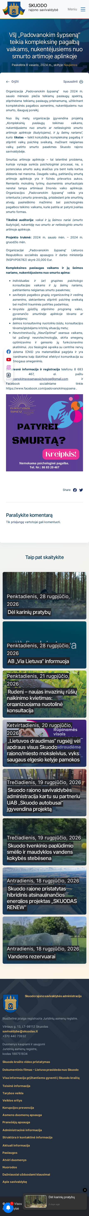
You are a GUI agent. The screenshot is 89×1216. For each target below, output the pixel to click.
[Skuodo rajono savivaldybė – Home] (13, 9)
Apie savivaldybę (14, 1181)
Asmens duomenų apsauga (22, 1115)
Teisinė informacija (16, 1086)
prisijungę (17, 522)
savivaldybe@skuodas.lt (20, 1031)
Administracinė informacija (22, 1130)
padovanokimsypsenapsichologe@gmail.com (37, 379)
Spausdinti (70, 81)
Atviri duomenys (14, 1160)
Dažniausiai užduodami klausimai (26, 1174)
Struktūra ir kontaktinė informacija (27, 1137)
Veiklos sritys (12, 1100)
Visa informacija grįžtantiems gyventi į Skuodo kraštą (40, 1077)
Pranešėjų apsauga (16, 1122)
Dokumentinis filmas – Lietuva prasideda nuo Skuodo (40, 1069)
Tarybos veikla (12, 1093)
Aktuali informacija (16, 1145)
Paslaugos (9, 1152)
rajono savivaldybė (43, 7)
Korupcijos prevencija (18, 1107)
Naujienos (70, 65)
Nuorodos (9, 1167)
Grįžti (15, 81)
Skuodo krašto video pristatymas (26, 1062)
